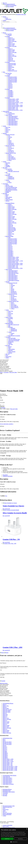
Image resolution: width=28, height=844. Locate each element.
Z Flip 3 (10, 160)
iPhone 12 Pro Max (12, 52)
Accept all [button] (7, 838)
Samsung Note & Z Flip (10, 153)
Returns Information (7, 814)
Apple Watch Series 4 (12, 123)
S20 (9, 139)
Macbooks (10, 170)
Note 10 (10, 155)
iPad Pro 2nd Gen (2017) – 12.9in (15, 102)
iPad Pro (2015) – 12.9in (13, 99)
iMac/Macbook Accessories (11, 189)
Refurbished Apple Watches (9, 791)
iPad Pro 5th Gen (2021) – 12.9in (15, 110)
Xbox (6, 164)
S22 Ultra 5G (11, 151)
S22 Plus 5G (11, 150)
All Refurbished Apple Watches (9, 775)
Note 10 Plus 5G (11, 157)
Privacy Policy (6, 826)
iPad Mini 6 (10, 96)
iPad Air (10, 83)
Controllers (7, 166)
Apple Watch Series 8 (12, 116)
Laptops (7, 180)
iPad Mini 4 (10, 94)
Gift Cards (10, 344)
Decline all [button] (20, 838)
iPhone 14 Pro (11, 40)
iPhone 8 (10, 65)
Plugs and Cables (9, 186)
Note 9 (9, 154)
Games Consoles (9, 199)
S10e (9, 138)
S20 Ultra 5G (11, 144)
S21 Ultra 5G (11, 148)
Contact (4, 20)
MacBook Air (11, 177)
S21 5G (9, 146)
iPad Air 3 (10, 85)
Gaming (4, 161)
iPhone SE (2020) (12, 64)
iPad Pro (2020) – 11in (13, 107)
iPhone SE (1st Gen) (12, 70)
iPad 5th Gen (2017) (12, 77)
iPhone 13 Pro (11, 45)
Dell (9, 181)
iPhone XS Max (11, 61)
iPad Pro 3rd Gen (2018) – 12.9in (15, 105)
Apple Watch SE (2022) (13, 118)
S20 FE (9, 140)
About (4, 810)
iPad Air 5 (10, 88)
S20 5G (9, 142)
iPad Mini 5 (10, 95)
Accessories (5, 183)
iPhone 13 (10, 42)
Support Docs (8, 19)
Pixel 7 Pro (7, 127)
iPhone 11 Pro (11, 54)
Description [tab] (5, 474)
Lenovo (9, 182)
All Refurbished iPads (7, 738)
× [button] (26, 828)
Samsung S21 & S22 (9, 145)
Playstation (7, 162)
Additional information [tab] (8, 476)
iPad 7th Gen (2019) (12, 79)
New (6, 495)
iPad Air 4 (10, 86)
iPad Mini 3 (10, 92)
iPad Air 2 (10, 84)
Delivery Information (7, 813)
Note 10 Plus (11, 156)
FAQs (6, 18)
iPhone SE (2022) (12, 63)
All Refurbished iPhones (8, 703)
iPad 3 (4, 739)
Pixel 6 (6, 130)
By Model (7, 36)
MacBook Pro (11, 178)
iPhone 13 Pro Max (12, 46)
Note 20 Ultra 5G (12, 159)
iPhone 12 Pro (11, 51)
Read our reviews (4, 683)
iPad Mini (10, 90)
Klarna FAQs (5, 809)
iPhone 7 (10, 68)
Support (4, 16)
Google (4, 126)
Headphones (8, 191)
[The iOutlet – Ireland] (14, 13)
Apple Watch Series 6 (12, 121)
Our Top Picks (8, 34)
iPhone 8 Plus (11, 67)
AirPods (7, 184)
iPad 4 (4, 740)
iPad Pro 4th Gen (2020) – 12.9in (15, 106)
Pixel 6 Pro (7, 129)
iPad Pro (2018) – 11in (13, 103)
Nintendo (7, 165)
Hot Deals (5, 193)
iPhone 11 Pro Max (12, 56)
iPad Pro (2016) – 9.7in (13, 100)
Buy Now (2, 406)
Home (1, 372)
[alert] (14, 836)
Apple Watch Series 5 (12, 122)
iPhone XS (10, 59)
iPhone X (10, 57)
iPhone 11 (10, 53)
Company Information (7, 825)
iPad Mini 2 (10, 91)
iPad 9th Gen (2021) (12, 81)
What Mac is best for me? (13, 171)
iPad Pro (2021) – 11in (13, 108)
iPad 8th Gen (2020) (12, 80)
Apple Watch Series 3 (12, 124)
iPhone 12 (10, 48)
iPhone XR (10, 58)
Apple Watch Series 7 (12, 117)
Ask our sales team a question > (7, 423)
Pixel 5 (6, 132)
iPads (4, 72)
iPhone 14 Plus (11, 38)
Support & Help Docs (7, 807)
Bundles (7, 192)
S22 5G (9, 149)
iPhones (4, 32)
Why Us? (5, 2)
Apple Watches (6, 111)
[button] (14, 841)
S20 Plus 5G (11, 143)
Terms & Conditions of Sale (9, 827)
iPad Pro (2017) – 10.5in (13, 101)
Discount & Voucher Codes (9, 805)
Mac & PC (5, 167)
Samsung (5, 133)
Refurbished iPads (9, 236)
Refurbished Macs (9, 323)
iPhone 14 (10, 37)
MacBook (10, 176)
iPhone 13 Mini (11, 43)
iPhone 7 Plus (11, 69)
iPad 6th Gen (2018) (12, 78)
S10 (9, 135)
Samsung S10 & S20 (9, 134)
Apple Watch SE (11, 119)
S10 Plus (10, 137)
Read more (12, 836)
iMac (6, 172)
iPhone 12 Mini (11, 50)
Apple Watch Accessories (10, 188)
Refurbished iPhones (9, 203)
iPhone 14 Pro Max (12, 41)
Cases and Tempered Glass (11, 187)
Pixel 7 (6, 128)
